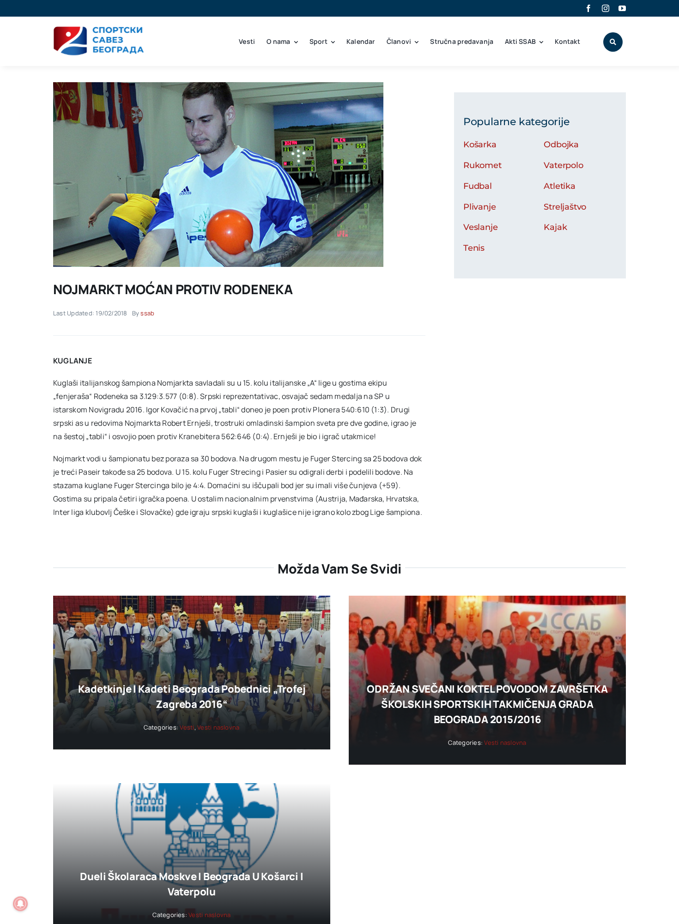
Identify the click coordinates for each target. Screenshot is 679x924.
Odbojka (561, 144)
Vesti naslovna (218, 727)
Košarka (480, 144)
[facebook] (588, 8)
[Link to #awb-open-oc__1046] (613, 42)
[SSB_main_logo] (99, 29)
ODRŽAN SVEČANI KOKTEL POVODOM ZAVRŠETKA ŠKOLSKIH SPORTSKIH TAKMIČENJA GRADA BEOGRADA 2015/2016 (487, 704)
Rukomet (482, 165)
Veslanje (480, 227)
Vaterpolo (563, 165)
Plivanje (479, 207)
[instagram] (605, 8)
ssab (147, 313)
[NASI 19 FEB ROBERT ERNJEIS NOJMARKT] (218, 86)
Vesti (187, 727)
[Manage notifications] (20, 903)
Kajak (555, 227)
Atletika (560, 186)
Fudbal (477, 186)
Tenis (474, 248)
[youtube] (622, 8)
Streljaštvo (565, 207)
